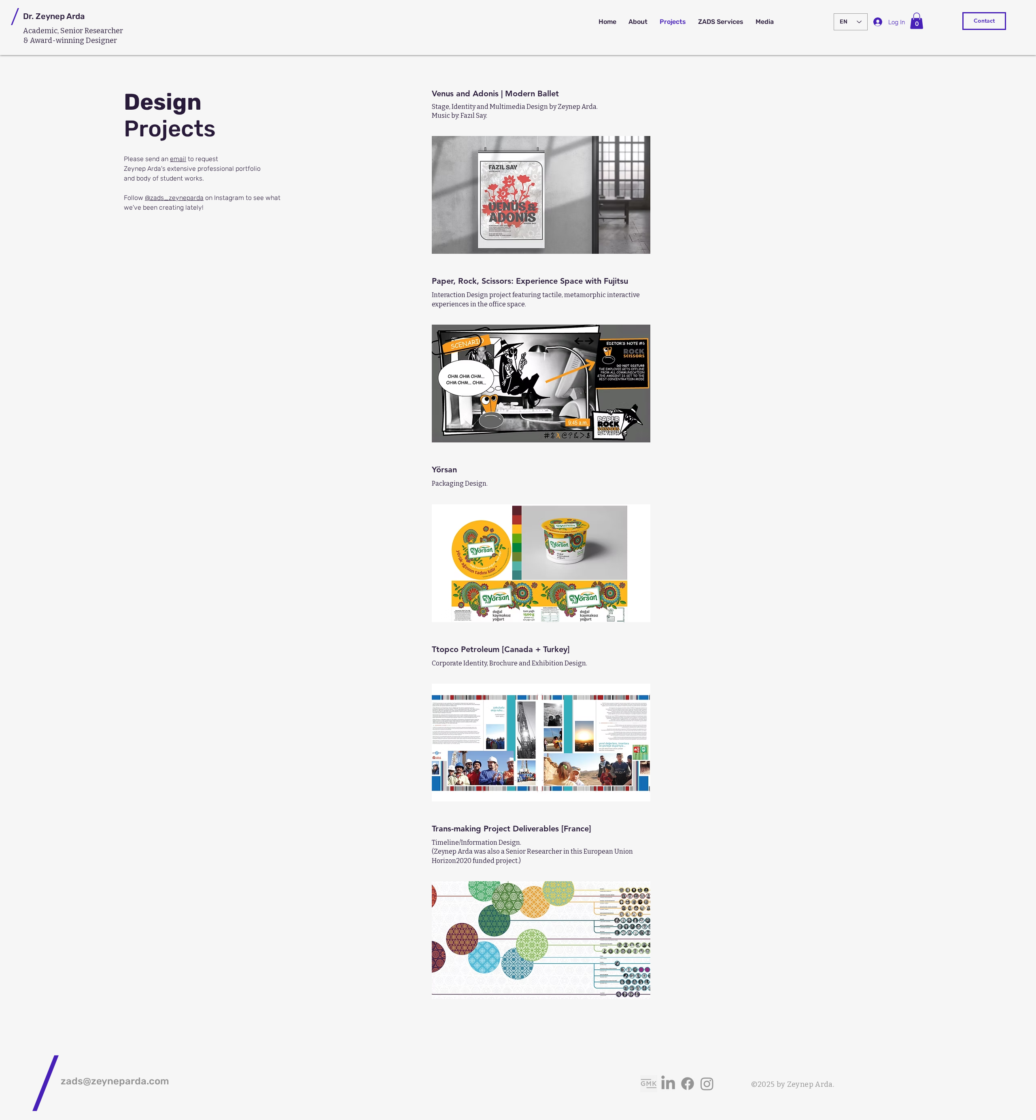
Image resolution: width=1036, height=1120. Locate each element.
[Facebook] (687, 1083)
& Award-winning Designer (70, 40)
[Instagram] (706, 1083)
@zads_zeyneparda (174, 198)
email (178, 159)
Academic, (41, 30)
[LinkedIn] (668, 1083)
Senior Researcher (91, 30)
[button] (916, 21)
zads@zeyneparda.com (115, 1081)
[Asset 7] (648, 1083)
